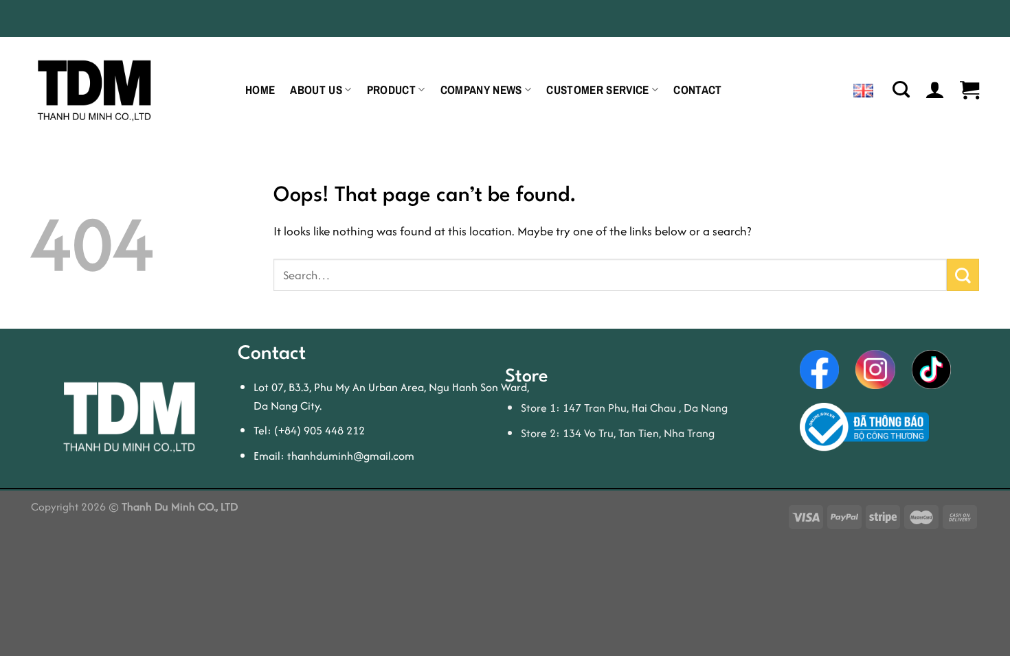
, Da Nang (703, 407)
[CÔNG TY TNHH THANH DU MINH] (128, 88)
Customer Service (597, 89)
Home (260, 89)
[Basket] (969, 89)
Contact (697, 89)
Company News (481, 89)
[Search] (901, 89)
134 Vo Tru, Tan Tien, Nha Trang (639, 433)
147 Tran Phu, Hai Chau (621, 407)
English (868, 89)
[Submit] (963, 274)
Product (391, 89)
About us (316, 89)
